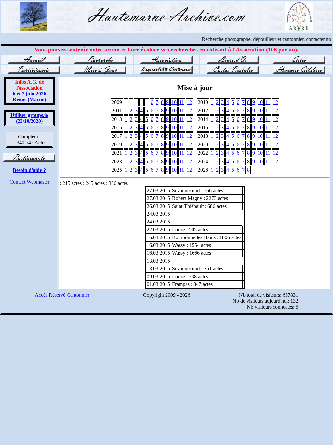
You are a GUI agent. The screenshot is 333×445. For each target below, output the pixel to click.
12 (189, 102)
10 (174, 102)
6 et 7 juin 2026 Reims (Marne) (29, 90)
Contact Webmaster (29, 182)
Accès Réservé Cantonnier (62, 295)
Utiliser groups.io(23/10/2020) (29, 118)
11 (181, 102)
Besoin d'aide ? (29, 170)
